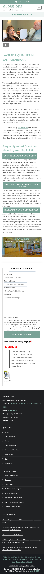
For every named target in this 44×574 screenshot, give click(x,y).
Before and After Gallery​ (12, 450)
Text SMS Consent (11, 317)
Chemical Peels (33, 559)
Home (7, 432)
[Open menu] (39, 8)
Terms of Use (13, 566)
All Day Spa (6, 557)
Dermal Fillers (23, 559)
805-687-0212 (23, 127)
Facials (30, 562)
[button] (6, 48)
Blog (6, 459)
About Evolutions (10, 436)
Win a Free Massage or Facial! (15, 502)
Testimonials (9, 454)
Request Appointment (22, 334)
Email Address (9, 281)
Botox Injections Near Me (28, 557)
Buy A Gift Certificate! (11, 493)
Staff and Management (12, 506)
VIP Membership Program (13, 489)
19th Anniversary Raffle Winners (12, 535)
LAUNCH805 (34, 571)
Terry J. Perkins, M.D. (12, 475)
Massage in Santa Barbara (13, 497)
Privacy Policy (24, 566)
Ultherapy (15, 559)
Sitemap (32, 566)
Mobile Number (9, 288)
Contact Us (8, 463)
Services (7, 441)
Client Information (10, 445)
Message (7, 294)
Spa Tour (8, 480)
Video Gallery (9, 484)
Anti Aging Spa (15, 557)
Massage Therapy (21, 562)
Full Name (8, 274)
